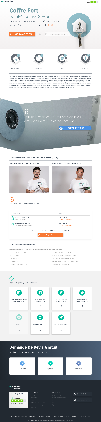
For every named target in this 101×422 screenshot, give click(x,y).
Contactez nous (34, 397)
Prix (53, 400)
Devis (53, 402)
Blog (53, 405)
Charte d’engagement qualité (38, 402)
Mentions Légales (53, 420)
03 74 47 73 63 (23, 34)
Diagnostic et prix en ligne (59, 34)
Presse (32, 400)
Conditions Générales (42, 420)
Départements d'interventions (59, 397)
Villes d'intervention (56, 395)
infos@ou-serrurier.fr (83, 400)
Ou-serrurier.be (34, 407)
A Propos (33, 395)
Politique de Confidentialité (66, 420)
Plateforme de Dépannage (37, 405)
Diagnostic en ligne (51, 235)
